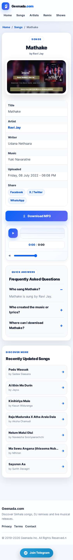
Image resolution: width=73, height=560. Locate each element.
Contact (30, 526)
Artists (34, 15)
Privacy (7, 526)
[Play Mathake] (13, 233)
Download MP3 (39, 216)
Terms (18, 526)
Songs (20, 15)
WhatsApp (17, 200)
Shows (60, 15)
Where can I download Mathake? (26, 325)
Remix (47, 15)
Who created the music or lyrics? (29, 309)
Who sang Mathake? (24, 289)
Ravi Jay (14, 127)
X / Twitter (36, 192)
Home (8, 15)
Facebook (16, 192)
